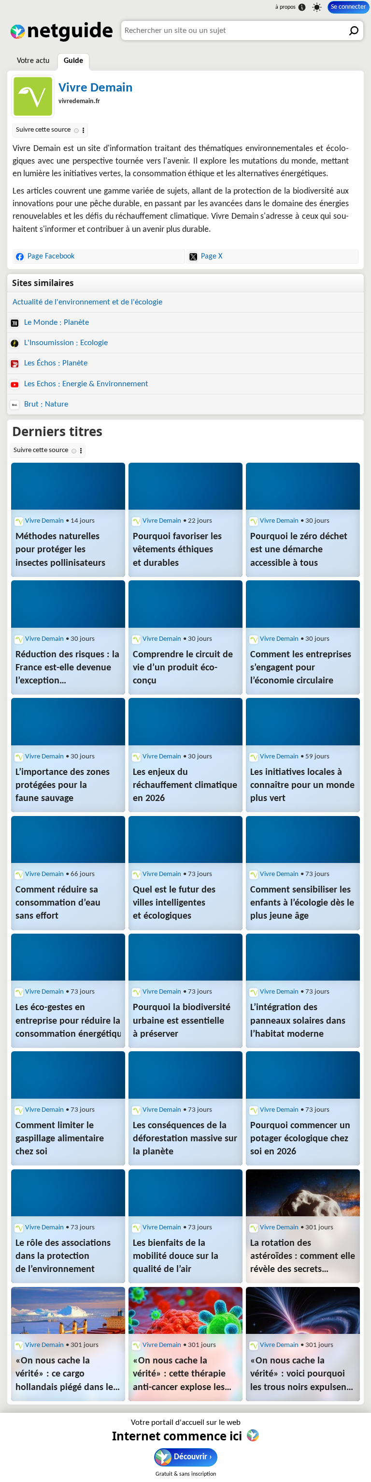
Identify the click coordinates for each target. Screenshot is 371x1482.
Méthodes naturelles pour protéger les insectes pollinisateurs (60, 550)
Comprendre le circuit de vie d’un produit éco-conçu (183, 668)
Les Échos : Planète (54, 363)
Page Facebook (51, 256)
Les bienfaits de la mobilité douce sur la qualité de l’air (175, 1256)
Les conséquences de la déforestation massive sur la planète (185, 1139)
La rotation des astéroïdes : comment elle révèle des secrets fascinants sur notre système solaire (302, 1257)
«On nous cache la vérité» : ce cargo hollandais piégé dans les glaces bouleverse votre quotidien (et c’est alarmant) (66, 1375)
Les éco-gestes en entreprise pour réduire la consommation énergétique (68, 1021)
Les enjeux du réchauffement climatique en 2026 (185, 785)
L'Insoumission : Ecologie (65, 343)
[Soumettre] (353, 30)
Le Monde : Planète (55, 322)
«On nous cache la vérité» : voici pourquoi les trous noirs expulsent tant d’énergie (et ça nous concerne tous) (302, 1375)
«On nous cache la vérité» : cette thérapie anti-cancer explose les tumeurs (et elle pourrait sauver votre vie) (183, 1375)
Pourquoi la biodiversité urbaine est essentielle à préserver (181, 1021)
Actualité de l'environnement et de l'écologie (87, 302)
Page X (211, 256)
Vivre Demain (95, 88)
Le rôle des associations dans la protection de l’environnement (63, 1256)
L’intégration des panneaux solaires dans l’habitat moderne (297, 1021)
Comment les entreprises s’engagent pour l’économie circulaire (300, 668)
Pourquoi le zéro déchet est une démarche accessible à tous (298, 550)
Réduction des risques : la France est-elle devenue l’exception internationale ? (67, 669)
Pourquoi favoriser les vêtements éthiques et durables (177, 550)
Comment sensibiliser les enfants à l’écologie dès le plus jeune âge (302, 903)
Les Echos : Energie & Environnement (85, 384)
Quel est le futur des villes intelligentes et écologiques (174, 903)
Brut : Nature (45, 404)
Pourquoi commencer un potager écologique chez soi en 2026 (300, 1139)
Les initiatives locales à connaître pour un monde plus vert (302, 785)
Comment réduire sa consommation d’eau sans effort (57, 903)
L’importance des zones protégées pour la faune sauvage (62, 785)
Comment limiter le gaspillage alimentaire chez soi (59, 1139)
